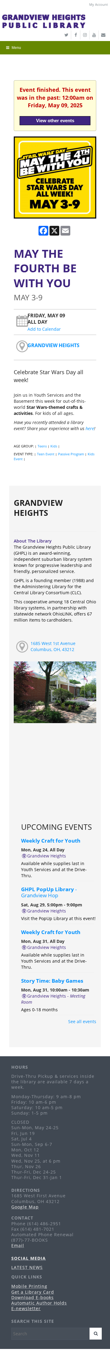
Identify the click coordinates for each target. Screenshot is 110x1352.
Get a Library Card (32, 1292)
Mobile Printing (29, 1286)
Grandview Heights (53, 345)
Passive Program (71, 454)
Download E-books (32, 1297)
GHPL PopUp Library (49, 892)
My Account (98, 4)
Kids (53, 446)
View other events (55, 120)
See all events (82, 1021)
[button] (53, 47)
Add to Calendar (44, 329)
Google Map (25, 1207)
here (90, 428)
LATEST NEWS (27, 1267)
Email (17, 1245)
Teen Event (45, 454)
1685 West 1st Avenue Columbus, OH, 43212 (53, 646)
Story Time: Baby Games (52, 980)
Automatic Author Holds (39, 1303)
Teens (42, 446)
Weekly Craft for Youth (51, 840)
